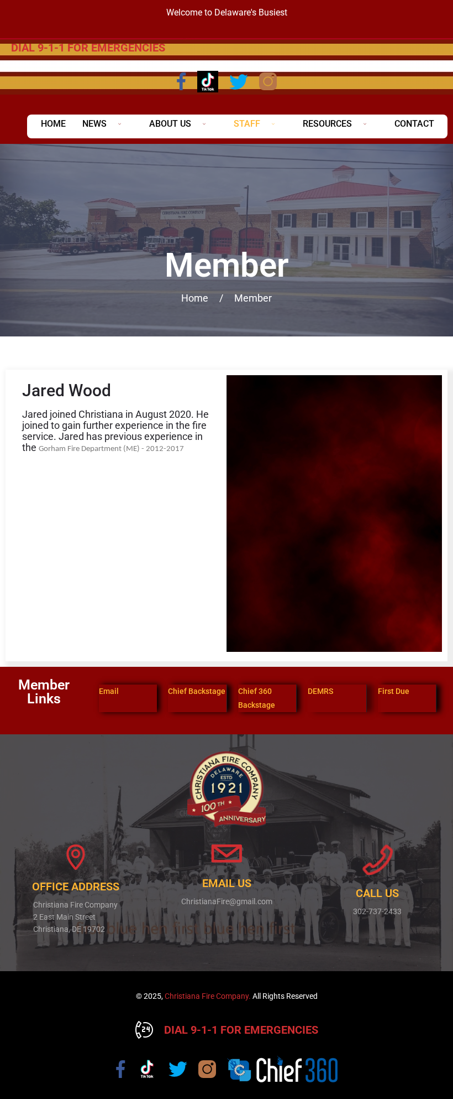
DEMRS (320, 691)
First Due (393, 691)
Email (109, 691)
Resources (327, 123)
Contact (414, 123)
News (94, 123)
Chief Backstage (196, 691)
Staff (247, 123)
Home (53, 123)
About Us (170, 123)
